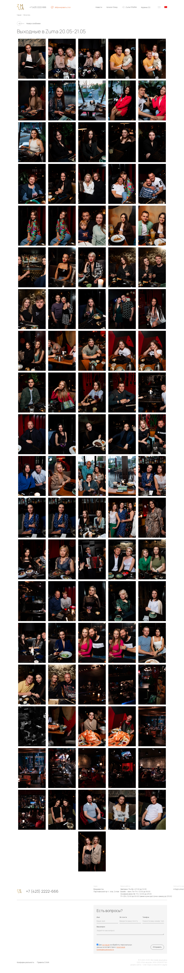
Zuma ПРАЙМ (131, 7)
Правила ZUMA (43, 962)
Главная (19, 15)
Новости (99, 7)
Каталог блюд (112, 7)
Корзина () (145, 7)
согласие (106, 945)
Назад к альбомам (33, 23)
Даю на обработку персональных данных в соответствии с (114, 947)
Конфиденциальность (25, 962)
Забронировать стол (63, 7)
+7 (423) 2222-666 (38, 7)
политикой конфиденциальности (111, 948)
